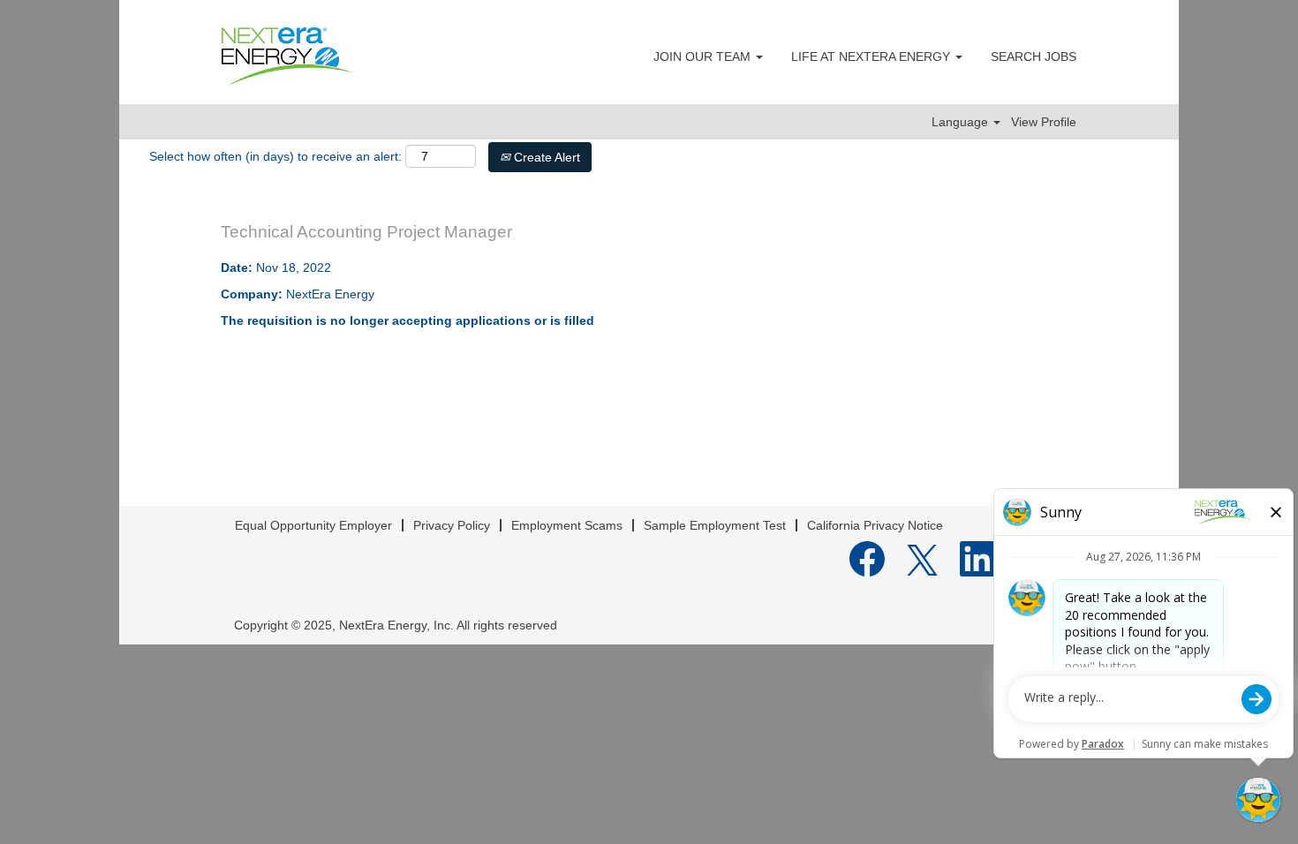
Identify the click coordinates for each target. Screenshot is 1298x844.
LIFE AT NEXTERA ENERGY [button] (872, 56)
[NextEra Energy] (288, 56)
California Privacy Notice (875, 525)
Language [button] (962, 122)
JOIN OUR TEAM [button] (703, 56)
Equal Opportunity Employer (313, 525)
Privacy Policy (451, 525)
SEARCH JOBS (1033, 56)
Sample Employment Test (715, 525)
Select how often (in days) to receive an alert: (275, 156)
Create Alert (545, 157)
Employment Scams (567, 525)
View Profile (1043, 122)
